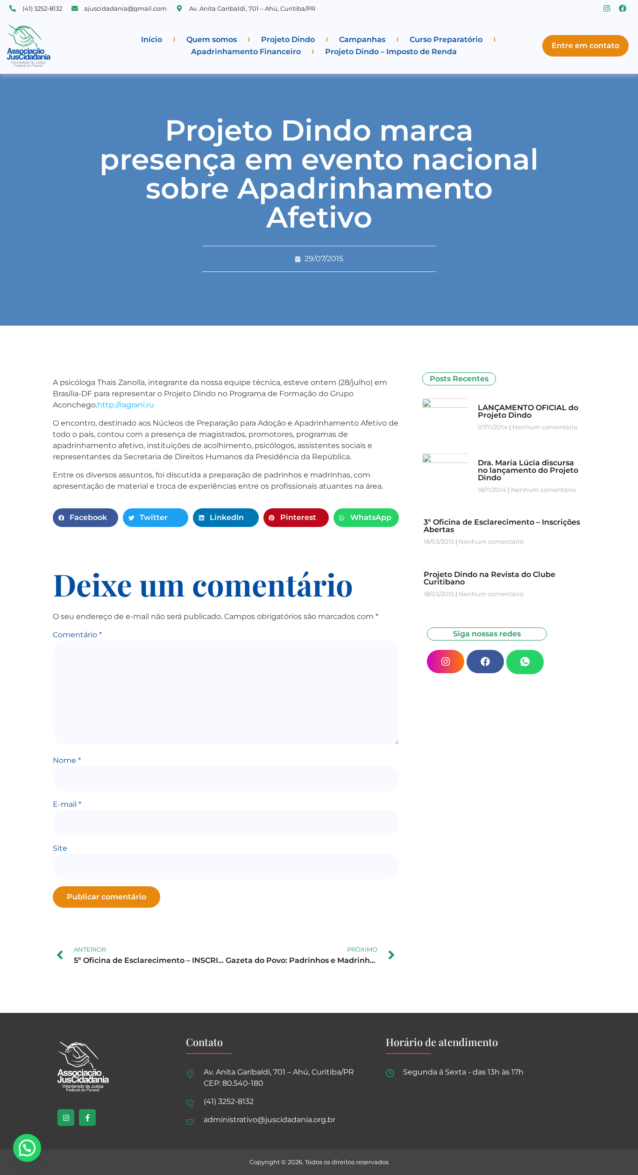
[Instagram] (606, 8)
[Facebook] (622, 8)
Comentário (77, 634)
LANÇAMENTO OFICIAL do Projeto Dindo (528, 411)
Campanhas (362, 39)
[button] (85, 517)
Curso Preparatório (446, 39)
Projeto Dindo (288, 39)
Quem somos (211, 39)
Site (60, 848)
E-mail (67, 804)
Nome (67, 760)
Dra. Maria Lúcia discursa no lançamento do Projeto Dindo (528, 470)
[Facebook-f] (87, 1117)
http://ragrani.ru (125, 404)
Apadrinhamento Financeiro (246, 51)
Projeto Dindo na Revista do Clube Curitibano (489, 578)
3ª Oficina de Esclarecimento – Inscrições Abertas (502, 526)
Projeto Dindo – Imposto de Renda (391, 51)
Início (151, 39)
